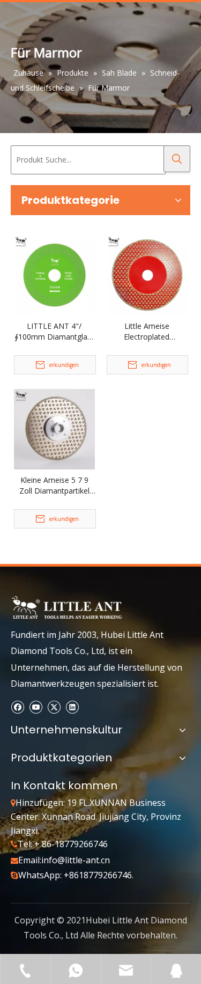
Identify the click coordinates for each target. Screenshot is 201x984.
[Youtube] (35, 707)
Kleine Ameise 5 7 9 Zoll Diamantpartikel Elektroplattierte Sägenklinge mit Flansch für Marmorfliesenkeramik (54, 485)
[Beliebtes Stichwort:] (176, 158)
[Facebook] (17, 707)
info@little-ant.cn (75, 860)
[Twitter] (54, 707)
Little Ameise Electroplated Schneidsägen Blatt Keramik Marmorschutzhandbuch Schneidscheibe (147, 331)
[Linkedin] (72, 707)
